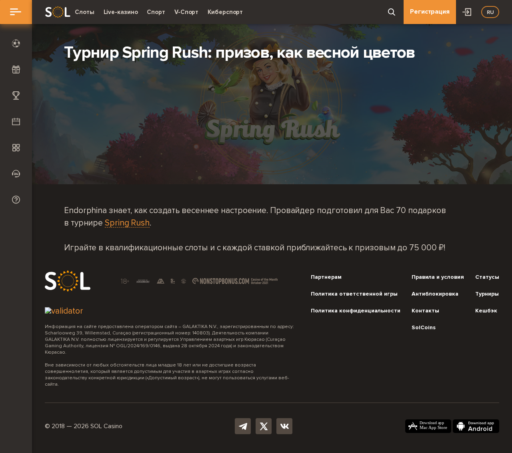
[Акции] (16, 122)
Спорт (156, 12)
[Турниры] (16, 96)
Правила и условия (438, 277)
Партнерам (326, 277)
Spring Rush (127, 223)
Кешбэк (486, 311)
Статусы (487, 277)
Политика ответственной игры (354, 294)
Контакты (425, 311)
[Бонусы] (16, 69)
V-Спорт (186, 12)
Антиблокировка (435, 294)
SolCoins (424, 327)
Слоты (84, 12)
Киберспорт (225, 12)
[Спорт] (16, 43)
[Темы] (16, 148)
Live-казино (121, 12)
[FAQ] (16, 200)
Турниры (487, 294)
